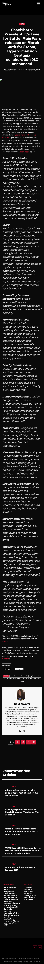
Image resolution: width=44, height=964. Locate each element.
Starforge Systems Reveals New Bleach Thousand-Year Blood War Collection (22, 812)
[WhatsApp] (33, 742)
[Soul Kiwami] (22, 695)
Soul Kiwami (12, 70)
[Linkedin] (20, 731)
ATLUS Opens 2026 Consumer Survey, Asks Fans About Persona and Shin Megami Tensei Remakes (23, 851)
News (22, 24)
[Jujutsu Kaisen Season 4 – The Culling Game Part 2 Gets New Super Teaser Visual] (6, 785)
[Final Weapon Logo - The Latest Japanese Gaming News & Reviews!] (6, 4)
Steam (5, 642)
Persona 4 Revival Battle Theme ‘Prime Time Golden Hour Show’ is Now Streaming (21, 831)
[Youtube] (40, 947)
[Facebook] (17, 742)
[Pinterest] (28, 742)
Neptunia (33, 676)
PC (39, 676)
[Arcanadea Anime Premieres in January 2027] (6, 862)
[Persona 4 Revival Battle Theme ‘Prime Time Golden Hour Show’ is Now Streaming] (6, 823)
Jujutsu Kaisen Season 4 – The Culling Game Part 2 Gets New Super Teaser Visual (22, 793)
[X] (24, 731)
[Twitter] (35, 947)
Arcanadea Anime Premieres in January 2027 (20, 868)
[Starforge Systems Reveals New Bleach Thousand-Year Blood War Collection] (6, 804)
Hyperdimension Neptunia (19, 676)
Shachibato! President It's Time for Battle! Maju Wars (22, 679)
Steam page (24, 152)
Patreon (5, 659)
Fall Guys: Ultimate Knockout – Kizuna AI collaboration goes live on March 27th (30, 893)
